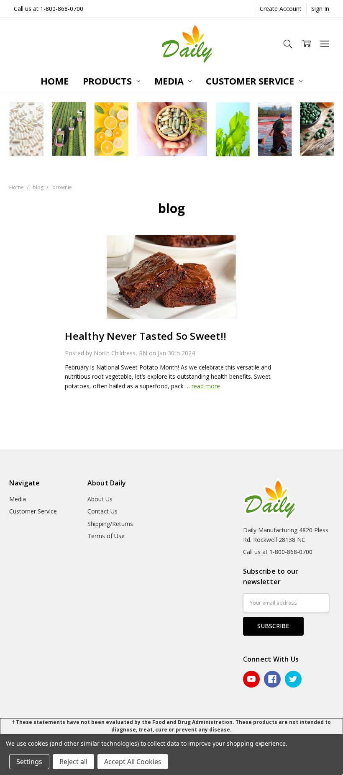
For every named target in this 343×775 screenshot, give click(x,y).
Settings (29, 761)
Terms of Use (106, 536)
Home (54, 80)
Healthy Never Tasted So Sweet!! (145, 336)
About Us (100, 499)
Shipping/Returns (110, 524)
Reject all (73, 761)
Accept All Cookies (132, 761)
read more (206, 386)
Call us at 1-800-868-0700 (48, 9)
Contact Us (102, 511)
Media (170, 80)
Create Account (281, 9)
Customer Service (251, 80)
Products (108, 80)
